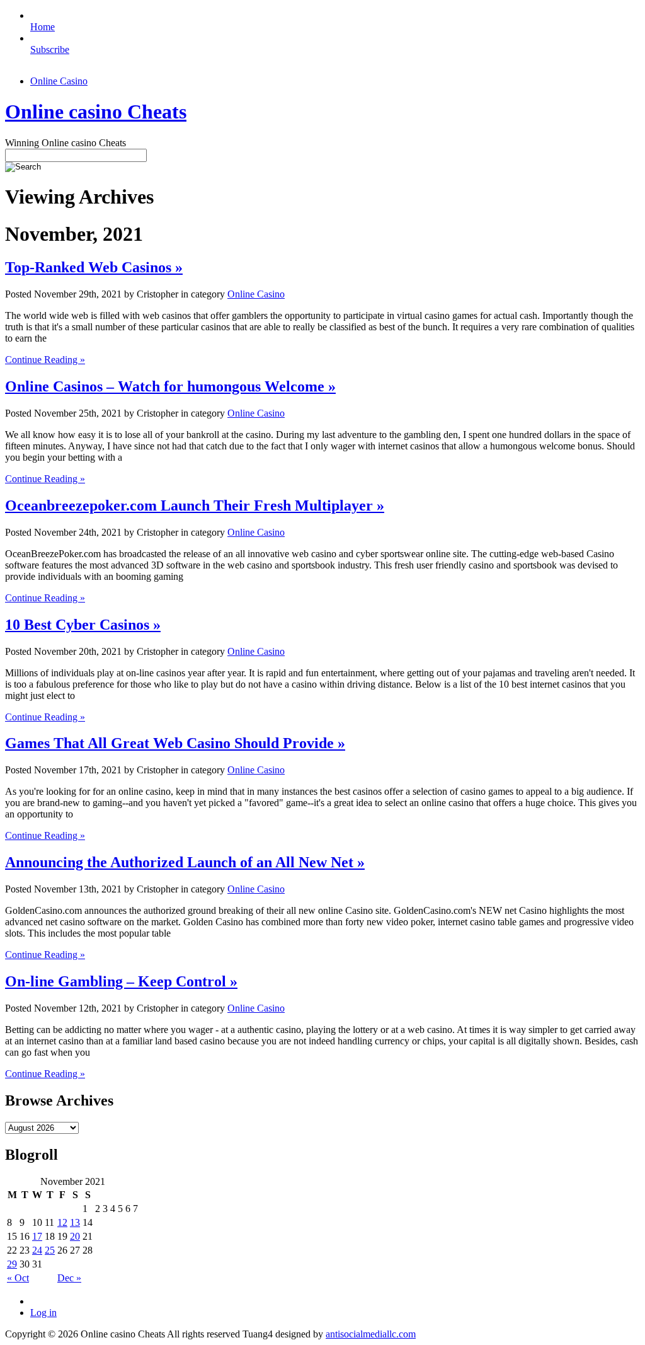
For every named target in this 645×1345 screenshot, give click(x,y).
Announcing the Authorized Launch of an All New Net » (185, 862)
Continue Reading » (45, 359)
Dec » (69, 1278)
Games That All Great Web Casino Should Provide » (175, 743)
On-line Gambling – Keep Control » (121, 981)
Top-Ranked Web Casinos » (94, 267)
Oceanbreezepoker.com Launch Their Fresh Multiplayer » (194, 505)
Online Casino (59, 81)
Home (42, 26)
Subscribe (49, 49)
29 (12, 1264)
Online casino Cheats (95, 111)
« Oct (18, 1278)
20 (75, 1236)
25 (50, 1250)
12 (62, 1222)
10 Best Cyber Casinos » (83, 624)
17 (37, 1236)
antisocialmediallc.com (371, 1334)
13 (75, 1222)
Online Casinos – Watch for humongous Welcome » (170, 386)
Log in (43, 1312)
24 (37, 1250)
